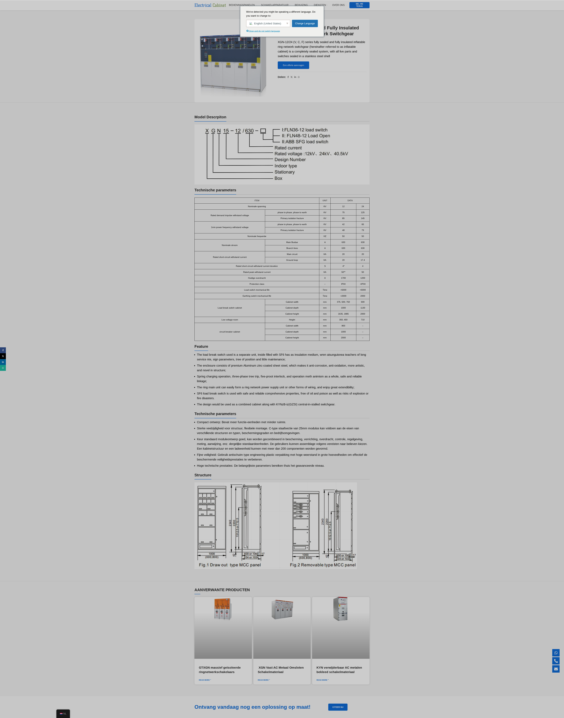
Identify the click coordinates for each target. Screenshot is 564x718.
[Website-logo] (210, 5)
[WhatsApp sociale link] (299, 77)
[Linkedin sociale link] (295, 77)
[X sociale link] (291, 77)
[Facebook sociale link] (288, 77)
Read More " (205, 680)
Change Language (305, 23)
